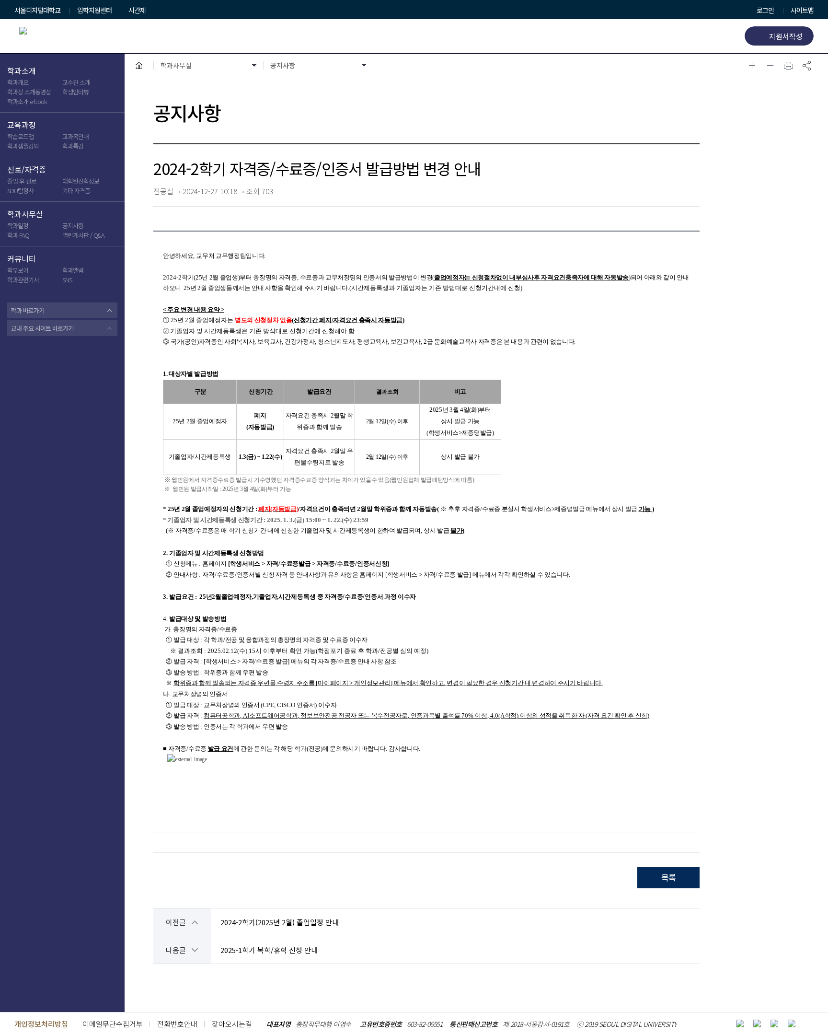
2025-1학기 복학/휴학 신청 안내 (269, 950)
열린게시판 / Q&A (83, 235)
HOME (139, 65)
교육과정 (21, 125)
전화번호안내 (177, 1024)
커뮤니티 (21, 259)
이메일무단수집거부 (112, 1024)
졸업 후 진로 (21, 181)
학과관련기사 (23, 279)
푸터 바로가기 (22, 6)
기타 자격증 (76, 190)
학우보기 (17, 270)
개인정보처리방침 (41, 1024)
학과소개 (21, 71)
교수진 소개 (76, 82)
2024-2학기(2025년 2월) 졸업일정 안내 (279, 922)
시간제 (137, 11)
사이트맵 (802, 10)
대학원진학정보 (80, 181)
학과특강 (72, 146)
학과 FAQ (18, 235)
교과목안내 (75, 136)
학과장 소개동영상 (29, 91)
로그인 (765, 10)
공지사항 (72, 225)
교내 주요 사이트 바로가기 (42, 328)
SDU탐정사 (20, 190)
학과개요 (17, 82)
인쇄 (788, 65)
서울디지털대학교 (37, 11)
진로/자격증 (26, 169)
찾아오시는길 (232, 1024)
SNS (67, 279)
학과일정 (17, 225)
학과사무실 (25, 214)
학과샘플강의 (23, 146)
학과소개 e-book (27, 101)
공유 (806, 65)
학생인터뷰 (75, 91)
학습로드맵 (20, 136)
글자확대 (752, 65)
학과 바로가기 (27, 310)
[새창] (740, 1023)
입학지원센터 (94, 11)
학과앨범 (72, 270)
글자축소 (770, 65)
